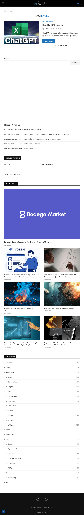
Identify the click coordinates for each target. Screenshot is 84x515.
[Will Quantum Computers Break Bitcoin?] (62, 294)
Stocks (43, 415)
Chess (43, 367)
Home (6, 11)
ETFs (43, 391)
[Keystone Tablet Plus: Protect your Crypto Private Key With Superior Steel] (62, 328)
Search (7, 59)
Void (43, 482)
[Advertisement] (42, 94)
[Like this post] (56, 46)
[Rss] (46, 499)
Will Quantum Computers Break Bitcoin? (18, 149)
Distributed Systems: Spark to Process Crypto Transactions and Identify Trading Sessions (21, 344)
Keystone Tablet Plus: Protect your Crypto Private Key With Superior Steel (59, 344)
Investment (43, 372)
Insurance (43, 401)
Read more (48, 41)
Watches (43, 425)
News (43, 430)
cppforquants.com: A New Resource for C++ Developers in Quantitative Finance (32, 139)
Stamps (43, 411)
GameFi (43, 454)
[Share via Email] (66, 46)
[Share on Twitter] (61, 46)
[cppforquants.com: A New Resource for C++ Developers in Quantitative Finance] (62, 260)
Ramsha (47, 29)
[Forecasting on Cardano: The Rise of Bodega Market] (42, 214)
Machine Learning (48, 21)
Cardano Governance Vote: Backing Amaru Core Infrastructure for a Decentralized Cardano (36, 134)
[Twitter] (38, 499)
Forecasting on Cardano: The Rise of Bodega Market (23, 129)
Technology (43, 478)
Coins (43, 377)
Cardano (43, 363)
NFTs (43, 468)
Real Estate (43, 406)
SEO (43, 473)
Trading (43, 420)
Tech (43, 439)
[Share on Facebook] (58, 46)
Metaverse (43, 463)
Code (43, 444)
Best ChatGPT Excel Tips (53, 25)
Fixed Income (43, 396)
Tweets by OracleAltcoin (12, 174)
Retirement (43, 434)
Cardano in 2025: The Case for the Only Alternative (22, 144)
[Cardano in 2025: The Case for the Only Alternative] (22, 294)
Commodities (43, 382)
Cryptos (43, 387)
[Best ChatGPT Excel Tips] (21, 32)
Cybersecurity (43, 449)
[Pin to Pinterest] (63, 46)
